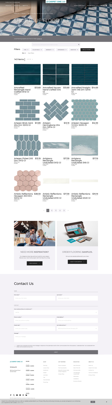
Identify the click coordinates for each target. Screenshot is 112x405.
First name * (17, 294)
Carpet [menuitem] (44, 372)
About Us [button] (25, 5)
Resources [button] (17, 5)
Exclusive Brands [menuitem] (77, 381)
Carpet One (16, 13)
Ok (92, 401)
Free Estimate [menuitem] (46, 379)
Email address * (60, 317)
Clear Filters (31, 53)
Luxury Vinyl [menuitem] (46, 367)
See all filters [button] (87, 49)
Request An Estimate (93, 5)
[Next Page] (68, 210)
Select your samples (76, 261)
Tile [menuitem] (44, 377)
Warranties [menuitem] (76, 376)
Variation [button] (73, 49)
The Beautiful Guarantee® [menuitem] (76, 373)
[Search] (79, 44)
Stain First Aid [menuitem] (76, 367)
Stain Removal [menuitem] (76, 365)
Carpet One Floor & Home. (19, 398)
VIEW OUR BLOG (33, 263)
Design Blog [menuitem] (61, 374)
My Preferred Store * (61, 325)
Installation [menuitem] (76, 378)
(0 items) (106, 5)
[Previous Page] (43, 210)
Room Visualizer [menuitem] (62, 365)
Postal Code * (17, 325)
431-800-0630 (16, 2)
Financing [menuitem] (45, 382)
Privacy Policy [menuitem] (92, 375)
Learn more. (20, 402)
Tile (28, 13)
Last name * (59, 294)
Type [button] (25, 49)
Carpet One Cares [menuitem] (93, 367)
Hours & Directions (79, 5)
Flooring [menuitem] (45, 365)
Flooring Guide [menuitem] (76, 370)
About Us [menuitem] (91, 365)
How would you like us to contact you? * (23, 309)
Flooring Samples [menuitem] (62, 367)
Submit (56, 352)
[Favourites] (104, 5)
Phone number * (18, 317)
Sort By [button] (29, 59)
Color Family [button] (36, 49)
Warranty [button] (49, 49)
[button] (101, 5)
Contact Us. (39, 38)
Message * (16, 333)
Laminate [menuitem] (45, 375)
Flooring (23, 13)
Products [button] (8, 5)
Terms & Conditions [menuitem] (93, 372)
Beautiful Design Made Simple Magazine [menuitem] (63, 371)
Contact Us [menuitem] (91, 370)
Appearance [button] (61, 49)
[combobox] (55, 44)
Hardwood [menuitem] (45, 370)
